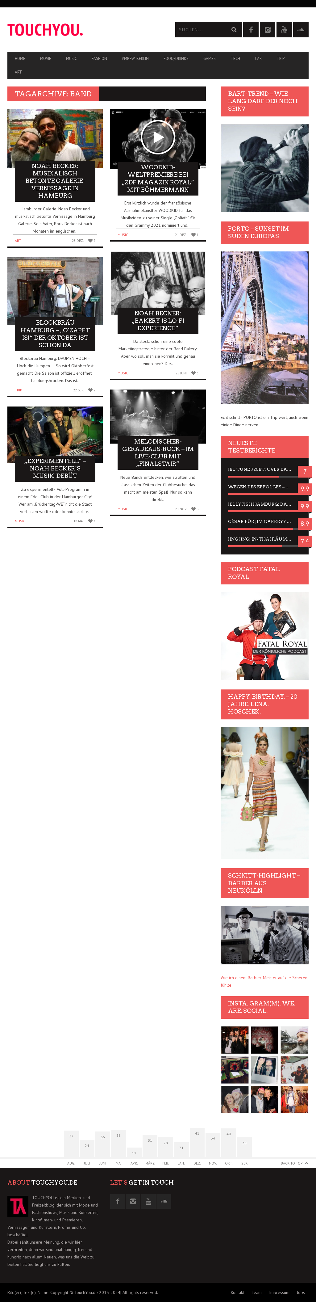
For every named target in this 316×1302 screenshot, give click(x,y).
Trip (280, 58)
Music (71, 58)
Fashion (99, 58)
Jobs (301, 1292)
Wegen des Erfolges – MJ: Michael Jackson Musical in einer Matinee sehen (264, 486)
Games (209, 58)
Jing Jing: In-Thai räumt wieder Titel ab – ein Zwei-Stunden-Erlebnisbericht (264, 539)
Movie (45, 58)
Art (18, 72)
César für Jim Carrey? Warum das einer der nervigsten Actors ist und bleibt (264, 521)
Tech (235, 58)
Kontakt (237, 1292)
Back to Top (292, 1163)
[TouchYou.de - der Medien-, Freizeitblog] (82, 29)
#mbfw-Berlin (135, 58)
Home (20, 58)
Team (257, 1292)
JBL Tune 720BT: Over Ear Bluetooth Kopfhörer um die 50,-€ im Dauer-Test (264, 469)
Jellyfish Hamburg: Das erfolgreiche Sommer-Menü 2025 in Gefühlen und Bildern (264, 504)
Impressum (279, 1292)
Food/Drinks (176, 58)
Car (258, 58)
